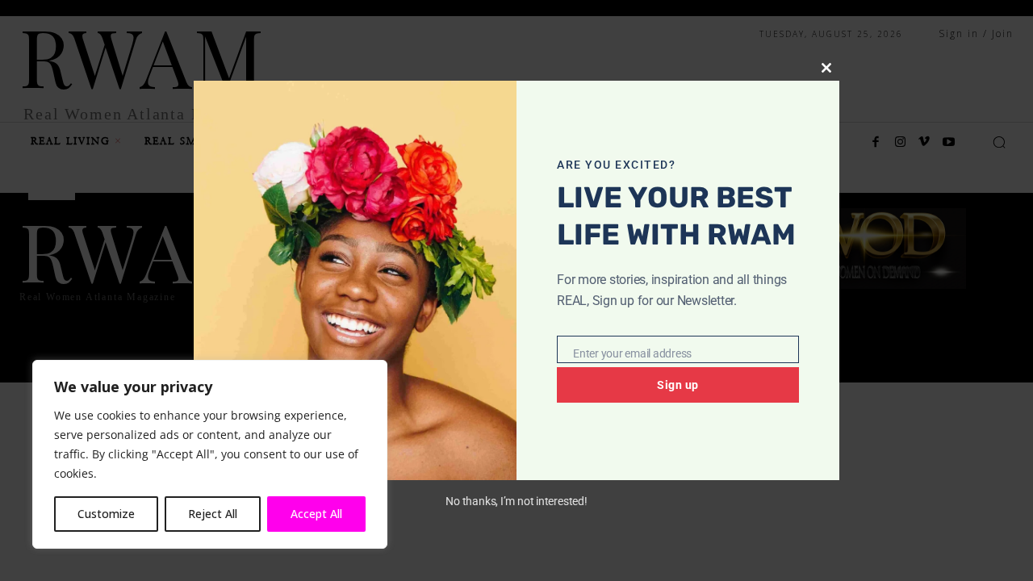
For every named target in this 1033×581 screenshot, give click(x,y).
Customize (106, 513)
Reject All (212, 513)
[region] (209, 454)
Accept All (316, 513)
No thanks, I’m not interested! (516, 501)
